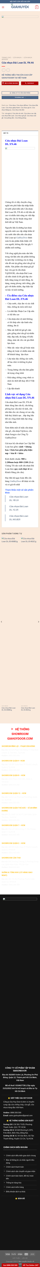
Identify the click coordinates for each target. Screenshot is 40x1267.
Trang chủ (6, 57)
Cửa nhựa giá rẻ (26, 107)
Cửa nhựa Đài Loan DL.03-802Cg (28, 709)
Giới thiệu (16, 1258)
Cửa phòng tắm (9, 118)
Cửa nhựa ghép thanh (13, 107)
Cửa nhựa (17, 57)
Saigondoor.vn (20, 1264)
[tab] (20, 133)
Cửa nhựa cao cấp (30, 113)
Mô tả (5, 133)
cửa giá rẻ (8, 113)
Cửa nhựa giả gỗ (20, 115)
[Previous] (1, 626)
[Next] (38, 626)
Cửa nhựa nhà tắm (18, 110)
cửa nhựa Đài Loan (8, 115)
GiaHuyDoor (21, 237)
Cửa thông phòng (20, 118)
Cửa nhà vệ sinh (17, 113)
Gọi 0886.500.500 (10, 1265)
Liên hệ (24, 1258)
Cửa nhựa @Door (22, 105)
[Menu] (3, 7)
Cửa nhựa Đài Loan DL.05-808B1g (9, 709)
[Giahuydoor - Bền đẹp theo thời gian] (20, 7)
